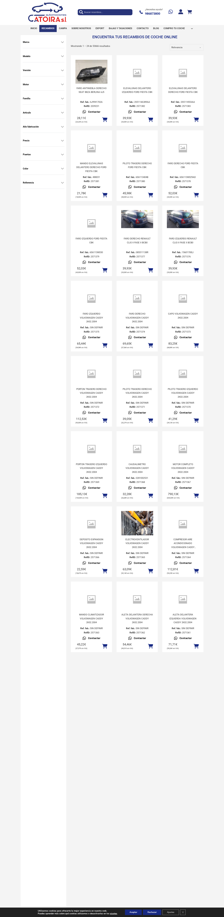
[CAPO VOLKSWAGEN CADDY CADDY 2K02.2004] (183, 298)
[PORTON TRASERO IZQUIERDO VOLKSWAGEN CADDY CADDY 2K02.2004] (91, 449)
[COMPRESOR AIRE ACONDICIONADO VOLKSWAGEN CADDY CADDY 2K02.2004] (183, 524)
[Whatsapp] (170, 12)
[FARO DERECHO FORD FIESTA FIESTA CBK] (183, 148)
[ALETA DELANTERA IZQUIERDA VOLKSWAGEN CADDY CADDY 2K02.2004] (183, 599)
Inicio (33, 28)
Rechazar (152, 912)
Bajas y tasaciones (120, 28)
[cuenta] (180, 12)
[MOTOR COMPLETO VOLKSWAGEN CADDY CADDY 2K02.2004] (183, 449)
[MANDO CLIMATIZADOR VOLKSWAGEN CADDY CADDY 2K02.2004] (91, 599)
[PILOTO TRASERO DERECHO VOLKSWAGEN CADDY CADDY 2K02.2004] (137, 374)
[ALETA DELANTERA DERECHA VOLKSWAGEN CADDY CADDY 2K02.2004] (137, 599)
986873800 (152, 13)
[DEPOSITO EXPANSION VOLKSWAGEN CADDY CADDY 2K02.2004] (91, 524)
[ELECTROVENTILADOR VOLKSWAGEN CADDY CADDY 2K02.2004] (137, 532)
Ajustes (170, 912)
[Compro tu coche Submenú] (191, 28)
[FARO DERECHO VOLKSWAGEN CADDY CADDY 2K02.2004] (137, 298)
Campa (63, 28)
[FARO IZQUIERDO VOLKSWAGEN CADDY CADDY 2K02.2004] (91, 298)
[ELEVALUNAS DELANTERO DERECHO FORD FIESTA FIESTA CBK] (183, 73)
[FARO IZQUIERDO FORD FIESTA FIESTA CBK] (91, 223)
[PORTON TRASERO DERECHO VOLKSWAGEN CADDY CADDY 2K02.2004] (91, 374)
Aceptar (133, 912)
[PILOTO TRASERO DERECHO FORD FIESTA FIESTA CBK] (137, 148)
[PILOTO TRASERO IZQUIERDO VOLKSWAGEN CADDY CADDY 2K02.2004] (183, 374)
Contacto (143, 28)
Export (100, 28)
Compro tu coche (174, 28)
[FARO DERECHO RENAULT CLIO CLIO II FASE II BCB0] (137, 219)
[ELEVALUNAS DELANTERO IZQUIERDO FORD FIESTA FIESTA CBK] (137, 73)
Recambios (48, 28)
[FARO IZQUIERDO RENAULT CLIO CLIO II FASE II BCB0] (183, 219)
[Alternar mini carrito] (189, 12)
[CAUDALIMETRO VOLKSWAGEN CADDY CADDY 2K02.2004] (137, 449)
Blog (156, 28)
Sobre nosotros (81, 28)
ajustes (113, 913)
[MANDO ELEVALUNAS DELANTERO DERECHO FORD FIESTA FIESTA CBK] (91, 148)
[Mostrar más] (62, 42)
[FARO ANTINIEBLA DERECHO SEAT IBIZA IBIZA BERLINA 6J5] (91, 72)
